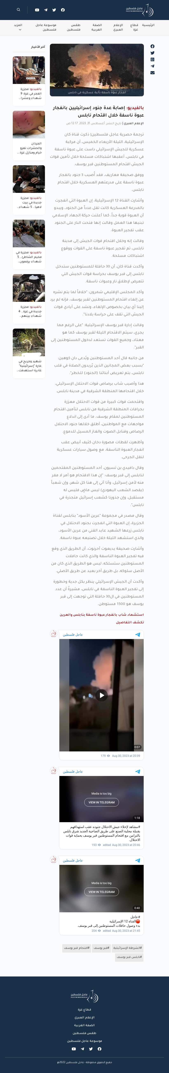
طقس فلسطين (73, 28)
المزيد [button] (18, 25)
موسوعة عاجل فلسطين (46, 28)
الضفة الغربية (97, 28)
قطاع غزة (134, 28)
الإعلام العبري (118, 28)
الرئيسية (148, 25)
